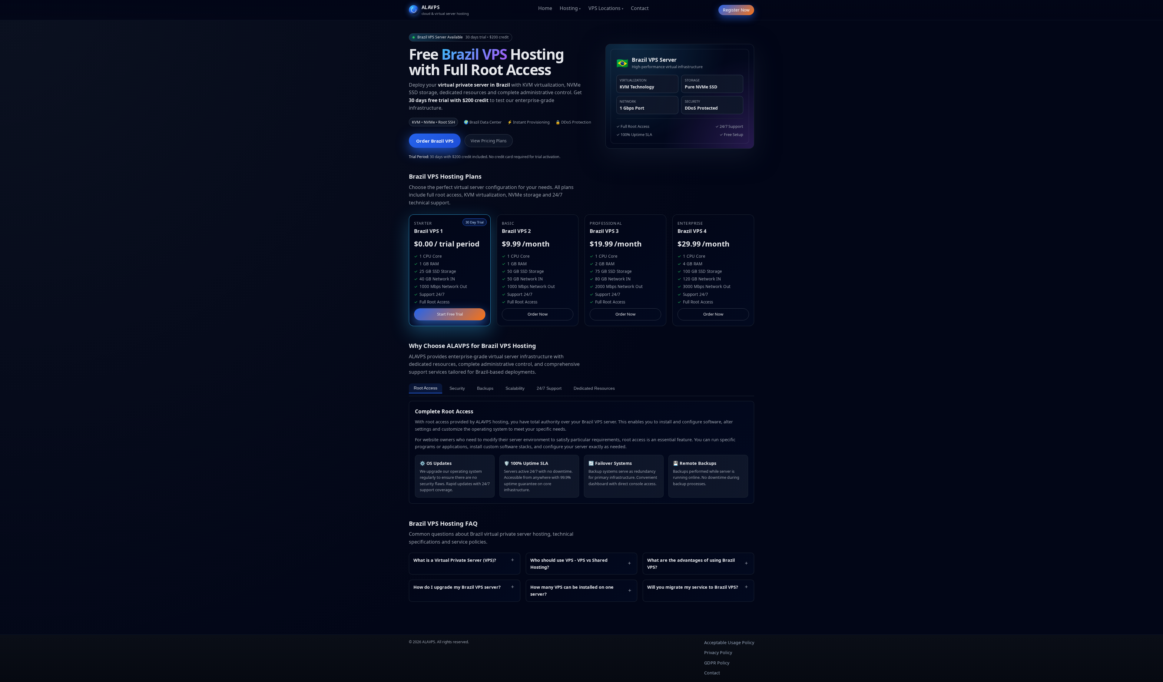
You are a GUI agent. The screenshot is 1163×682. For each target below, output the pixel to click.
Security (457, 388)
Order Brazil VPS (434, 141)
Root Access (425, 388)
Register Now (736, 10)
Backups (485, 388)
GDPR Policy (716, 663)
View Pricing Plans (489, 141)
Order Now (538, 314)
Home (545, 8)
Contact (640, 8)
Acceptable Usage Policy (729, 642)
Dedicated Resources (594, 388)
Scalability (515, 388)
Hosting (569, 8)
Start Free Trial (450, 314)
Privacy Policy (718, 652)
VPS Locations (604, 8)
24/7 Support (549, 388)
